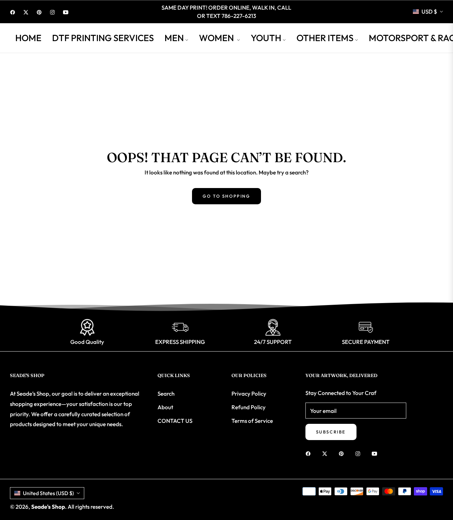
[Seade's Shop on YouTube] (376, 453)
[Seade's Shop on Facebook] (309, 453)
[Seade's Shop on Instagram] (359, 453)
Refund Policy (248, 407)
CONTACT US (175, 420)
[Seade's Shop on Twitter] (326, 453)
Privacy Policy (248, 393)
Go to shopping (226, 196)
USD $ (429, 11)
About (165, 407)
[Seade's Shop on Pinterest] (343, 453)
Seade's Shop (48, 506)
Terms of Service (252, 420)
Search (166, 393)
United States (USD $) (48, 493)
